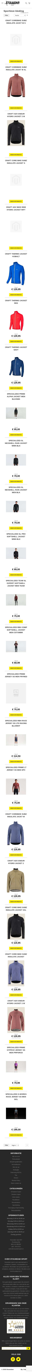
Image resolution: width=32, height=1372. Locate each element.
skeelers (8, 1286)
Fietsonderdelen (16, 1210)
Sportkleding (16, 1205)
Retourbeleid (16, 1159)
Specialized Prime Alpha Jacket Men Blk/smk (16, 396)
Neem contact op (16, 1183)
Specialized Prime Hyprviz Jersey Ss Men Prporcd (16, 1050)
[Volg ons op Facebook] (12, 1359)
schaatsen (15, 1286)
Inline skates (16, 1197)
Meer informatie (16, 61)
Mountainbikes (16, 1202)
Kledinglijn (16, 1170)
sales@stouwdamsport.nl (16, 1249)
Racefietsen (15, 1199)
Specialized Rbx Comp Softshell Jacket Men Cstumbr (16, 629)
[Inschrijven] (28, 1348)
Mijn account (16, 1156)
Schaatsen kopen (16, 1191)
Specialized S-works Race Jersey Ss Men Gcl (16, 1096)
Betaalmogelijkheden (16, 1161)
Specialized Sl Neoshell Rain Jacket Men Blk (16, 489)
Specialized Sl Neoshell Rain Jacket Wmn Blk (16, 443)
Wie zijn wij (16, 1167)
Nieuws (16, 1178)
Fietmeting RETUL (16, 1172)
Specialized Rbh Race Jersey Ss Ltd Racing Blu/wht (16, 723)
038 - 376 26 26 (16, 1246)
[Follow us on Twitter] (18, 1359)
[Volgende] (27, 1145)
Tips (16, 1175)
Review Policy (16, 1180)
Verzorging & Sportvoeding (16, 1207)
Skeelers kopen (16, 1194)
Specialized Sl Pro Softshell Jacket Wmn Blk (16, 536)
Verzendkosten (16, 1164)
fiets (3, 1286)
